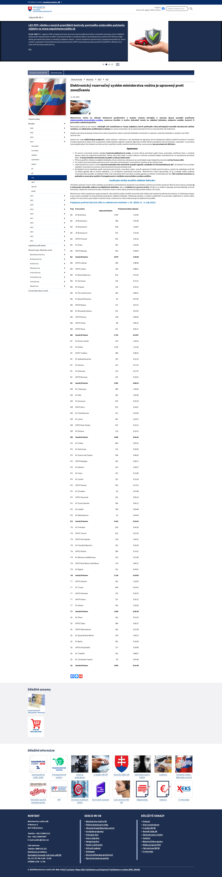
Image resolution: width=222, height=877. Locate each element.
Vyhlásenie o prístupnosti (97, 869)
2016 (31, 223)
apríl (32, 182)
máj (32, 178)
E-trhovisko (148, 851)
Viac (30, 49)
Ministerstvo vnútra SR (96, 821)
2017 (31, 218)
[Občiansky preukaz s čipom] (36, 704)
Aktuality (31, 124)
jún (32, 173)
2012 (31, 241)
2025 (31, 133)
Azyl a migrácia (92, 838)
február (34, 187)
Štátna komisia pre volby (97, 825)
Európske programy (95, 831)
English (158, 7)
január (33, 191)
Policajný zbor (92, 835)
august (33, 164)
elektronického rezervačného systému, (86, 120)
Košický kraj (34, 264)
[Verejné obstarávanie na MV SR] (36, 727)
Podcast (146, 821)
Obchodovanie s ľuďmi (153, 835)
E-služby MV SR (149, 828)
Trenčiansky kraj (35, 277)
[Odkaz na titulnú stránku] (40, 9)
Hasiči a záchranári (94, 845)
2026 (31, 128)
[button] (36, 16)
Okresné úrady (56, 73)
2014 (31, 232)
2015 (31, 227)
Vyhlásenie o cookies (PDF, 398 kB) (125, 869)
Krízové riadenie (93, 848)
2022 (31, 196)
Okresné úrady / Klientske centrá (40, 250)
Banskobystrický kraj (37, 255)
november (35, 151)
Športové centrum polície (97, 858)
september (35, 160)
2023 (31, 142)
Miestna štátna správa (153, 841)
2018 (31, 214)
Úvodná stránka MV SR (38, 73)
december (35, 146)
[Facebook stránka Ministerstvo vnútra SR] (163, 8)
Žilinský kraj (34, 286)
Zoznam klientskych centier (38, 291)
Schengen (90, 851)
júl (32, 169)
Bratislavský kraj (35, 259)
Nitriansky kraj (35, 268)
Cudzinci (146, 838)
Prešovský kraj (35, 273)
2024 (31, 137)
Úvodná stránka (34, 119)
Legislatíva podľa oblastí (37, 245)
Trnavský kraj (34, 282)
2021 (31, 200)
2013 (31, 236)
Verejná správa (92, 841)
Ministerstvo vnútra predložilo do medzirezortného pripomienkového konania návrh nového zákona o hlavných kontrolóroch (76, 27)
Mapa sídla (80, 869)
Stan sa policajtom (151, 825)
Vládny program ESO (152, 845)
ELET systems (68, 869)
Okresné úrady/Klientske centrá (100, 828)
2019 (31, 209)
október (34, 155)
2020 (31, 205)
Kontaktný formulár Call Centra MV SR (44, 855)
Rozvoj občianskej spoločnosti (99, 855)
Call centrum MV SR (151, 848)
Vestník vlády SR (150, 831)
